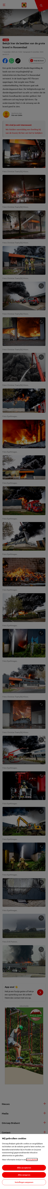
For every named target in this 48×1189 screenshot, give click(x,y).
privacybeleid (31, 1159)
